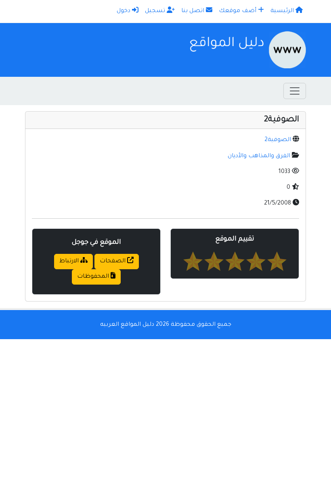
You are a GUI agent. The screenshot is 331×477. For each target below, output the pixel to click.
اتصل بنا (193, 11)
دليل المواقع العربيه (127, 325)
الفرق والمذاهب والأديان (259, 156)
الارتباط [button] (69, 261)
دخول (124, 11)
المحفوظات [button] (94, 277)
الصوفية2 (277, 140)
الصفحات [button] (113, 261)
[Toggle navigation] (294, 91)
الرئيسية (282, 11)
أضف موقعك (238, 11)
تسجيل (156, 11)
